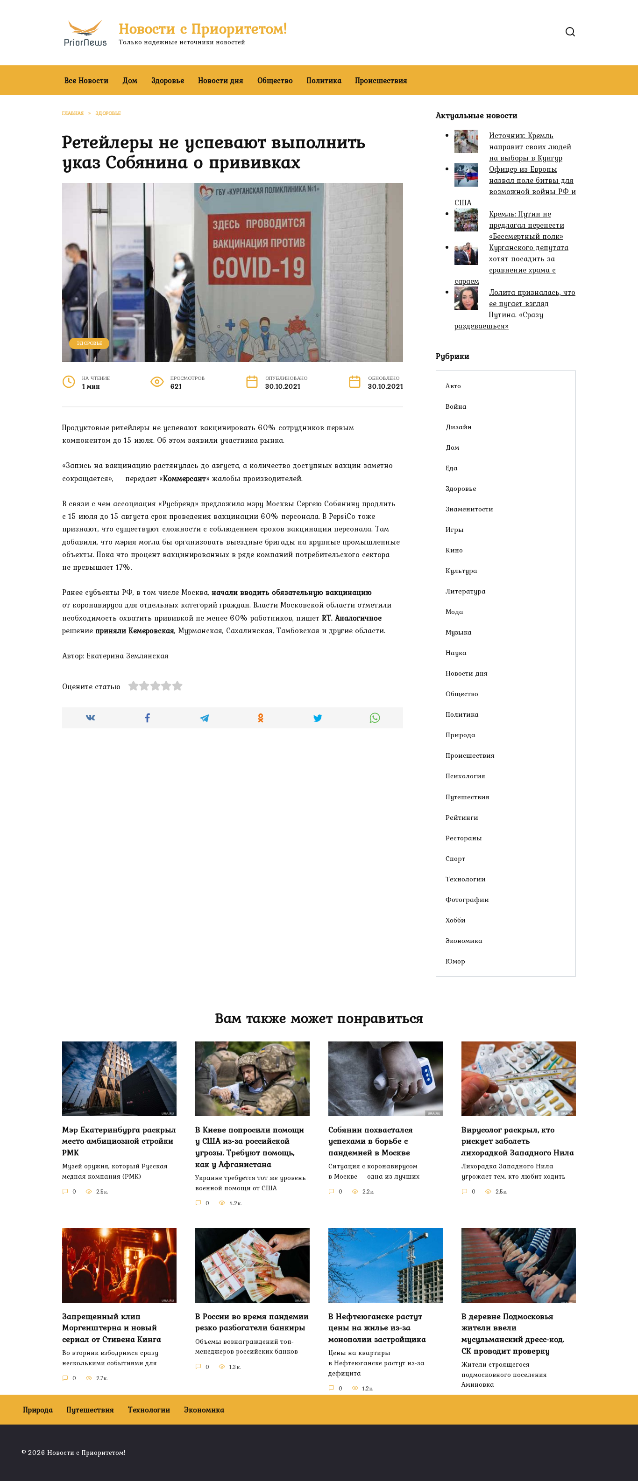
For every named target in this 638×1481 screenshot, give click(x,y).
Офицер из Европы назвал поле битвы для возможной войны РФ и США (515, 185)
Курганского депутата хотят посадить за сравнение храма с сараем (511, 264)
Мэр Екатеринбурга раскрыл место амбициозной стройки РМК (119, 1140)
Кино (454, 550)
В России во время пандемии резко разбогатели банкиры (252, 1322)
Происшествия (381, 80)
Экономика (464, 940)
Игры (455, 529)
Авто (453, 385)
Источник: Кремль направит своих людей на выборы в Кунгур (530, 146)
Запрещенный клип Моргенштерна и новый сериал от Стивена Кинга (111, 1327)
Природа (460, 734)
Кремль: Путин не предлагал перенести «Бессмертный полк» (526, 225)
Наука (456, 652)
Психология (465, 775)
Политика (324, 80)
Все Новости (86, 80)
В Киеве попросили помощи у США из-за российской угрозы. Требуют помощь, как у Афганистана (249, 1146)
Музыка (459, 632)
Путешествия (467, 796)
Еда (452, 467)
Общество (275, 80)
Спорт (455, 858)
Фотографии (467, 899)
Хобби (456, 920)
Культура (461, 570)
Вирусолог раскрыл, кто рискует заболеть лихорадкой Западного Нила (517, 1140)
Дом (129, 80)
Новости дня (220, 80)
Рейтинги (462, 817)
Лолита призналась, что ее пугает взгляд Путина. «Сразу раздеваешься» (514, 308)
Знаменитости (469, 508)
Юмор (455, 961)
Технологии (466, 878)
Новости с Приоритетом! (203, 28)
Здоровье (167, 80)
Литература (466, 591)
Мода (454, 611)
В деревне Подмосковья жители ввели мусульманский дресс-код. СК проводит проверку (512, 1333)
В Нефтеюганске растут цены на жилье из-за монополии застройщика (377, 1327)
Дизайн (459, 426)
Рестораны (464, 837)
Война (456, 406)
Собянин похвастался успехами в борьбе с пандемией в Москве (370, 1140)
